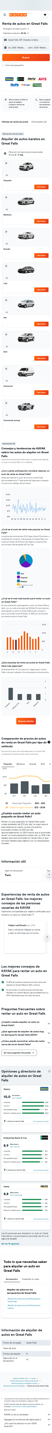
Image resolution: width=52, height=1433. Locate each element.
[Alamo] (44, 1089)
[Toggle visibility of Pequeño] (22, 577)
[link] (26, 721)
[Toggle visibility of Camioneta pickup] (26, 585)
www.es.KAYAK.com (20, 1378)
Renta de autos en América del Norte (24, 1381)
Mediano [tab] (21, 764)
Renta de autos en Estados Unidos (24, 1383)
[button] (5, 15)
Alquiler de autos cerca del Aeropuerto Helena (24, 1306)
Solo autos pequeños (15, 65)
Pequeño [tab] (8, 764)
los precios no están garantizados (24, 1406)
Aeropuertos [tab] (12, 1279)
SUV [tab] (43, 764)
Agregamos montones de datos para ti (22, 1419)
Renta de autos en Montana (13, 1386)
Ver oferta (41, 187)
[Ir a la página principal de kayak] (18, 14)
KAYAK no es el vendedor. (16, 1414)
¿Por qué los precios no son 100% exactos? (20, 1424)
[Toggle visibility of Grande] (21, 588)
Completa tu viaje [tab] (30, 1279)
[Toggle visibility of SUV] (20, 573)
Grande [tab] (32, 764)
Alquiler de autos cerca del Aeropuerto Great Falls (24, 1300)
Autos (33, 1378)
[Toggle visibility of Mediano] (22, 581)
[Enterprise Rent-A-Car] (44, 1138)
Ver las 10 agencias (10, 1243)
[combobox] (16, 28)
